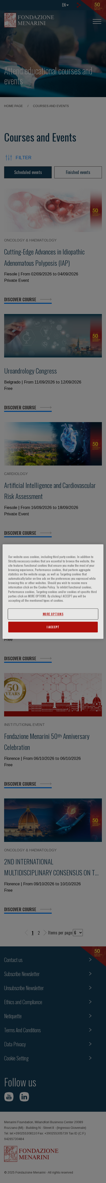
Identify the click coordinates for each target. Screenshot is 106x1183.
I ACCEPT (53, 627)
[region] (53, 591)
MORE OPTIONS (53, 614)
